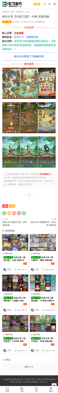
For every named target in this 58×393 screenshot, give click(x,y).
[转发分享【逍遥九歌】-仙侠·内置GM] (15, 242)
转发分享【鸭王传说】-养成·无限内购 (42, 339)
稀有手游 (41, 22)
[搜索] (44, 4)
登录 (31, 366)
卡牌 (12, 206)
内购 (5, 206)
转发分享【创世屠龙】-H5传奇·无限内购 (15, 340)
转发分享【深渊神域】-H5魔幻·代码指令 (15, 299)
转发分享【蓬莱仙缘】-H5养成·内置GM (42, 299)
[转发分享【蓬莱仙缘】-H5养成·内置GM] (43, 283)
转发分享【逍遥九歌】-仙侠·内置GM (15, 258)
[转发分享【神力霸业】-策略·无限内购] (43, 242)
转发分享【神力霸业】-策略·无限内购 (42, 258)
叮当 (17, 22)
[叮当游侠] (12, 4)
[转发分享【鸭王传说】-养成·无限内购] (43, 323)
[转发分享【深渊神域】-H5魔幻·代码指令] (15, 283)
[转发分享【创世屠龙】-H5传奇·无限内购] (15, 323)
